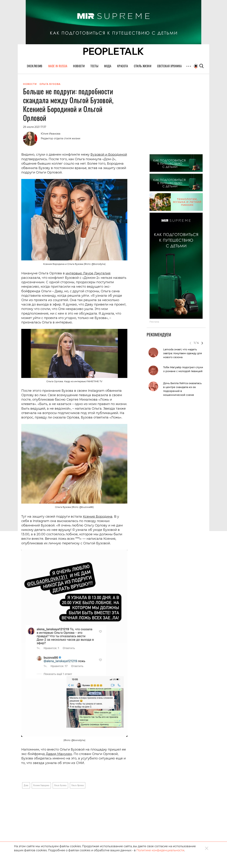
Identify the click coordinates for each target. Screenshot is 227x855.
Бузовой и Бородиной (108, 154)
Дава (26, 785)
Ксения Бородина (97, 516)
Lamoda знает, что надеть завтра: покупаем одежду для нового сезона (182, 353)
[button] (202, 343)
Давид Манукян (59, 754)
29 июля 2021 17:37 (34, 127)
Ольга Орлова (77, 785)
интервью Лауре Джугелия (88, 273)
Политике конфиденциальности (160, 850)
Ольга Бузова (60, 785)
